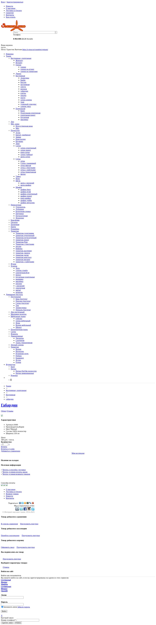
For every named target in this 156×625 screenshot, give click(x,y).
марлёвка (19, 281)
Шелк (18, 181)
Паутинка (20, 214)
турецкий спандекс (28, 104)
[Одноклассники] (25, 503)
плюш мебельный (23, 321)
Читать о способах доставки (14, 470)
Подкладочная (22, 216)
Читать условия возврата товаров (16, 474)
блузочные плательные (25, 277)
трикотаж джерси (23, 253)
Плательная (20, 109)
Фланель (14, 334)
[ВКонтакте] (20, 503)
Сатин (18, 146)
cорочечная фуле (22, 273)
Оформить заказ (7, 547)
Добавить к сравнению (10, 451)
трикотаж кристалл (23, 257)
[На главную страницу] (78, 25)
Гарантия (10, 13)
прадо (22, 98)
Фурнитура (10, 364)
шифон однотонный (28, 194)
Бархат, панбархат (23, 135)
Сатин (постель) (22, 303)
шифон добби (26, 200)
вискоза (23, 89)
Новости (9, 6)
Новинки (10, 54)
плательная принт (27, 115)
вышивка (19, 279)
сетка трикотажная (28, 172)
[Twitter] (22, 503)
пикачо (23, 95)
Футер (18, 360)
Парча (13, 227)
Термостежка (21, 308)
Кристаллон (21, 139)
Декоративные (17, 336)
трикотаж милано (23, 259)
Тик (17, 305)
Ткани (8, 56)
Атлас (18, 133)
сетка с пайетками (28, 170)
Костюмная (20, 76)
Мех (17, 128)
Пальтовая (15, 224)
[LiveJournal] (30, 503)
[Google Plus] (33, 503)
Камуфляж (15, 220)
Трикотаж (15, 231)
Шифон (19, 187)
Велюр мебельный (23, 325)
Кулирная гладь (22, 354)
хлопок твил (25, 106)
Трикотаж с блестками (25, 244)
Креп (22, 111)
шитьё (18, 290)
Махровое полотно (18, 314)
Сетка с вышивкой (28, 163)
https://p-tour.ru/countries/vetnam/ (35, 49)
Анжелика (24, 78)
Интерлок (20, 351)
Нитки (13, 369)
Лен (12, 122)
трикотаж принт (22, 240)
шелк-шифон (25, 185)
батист (18, 275)
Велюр (18, 349)
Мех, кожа (15, 124)
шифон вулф (25, 192)
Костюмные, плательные (21, 58)
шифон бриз (25, 189)
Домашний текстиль (14, 294)
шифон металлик (27, 203)
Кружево (19, 141)
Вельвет (19, 63)
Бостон (23, 82)
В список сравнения (9, 524)
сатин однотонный (28, 148)
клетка (23, 93)
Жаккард (19, 60)
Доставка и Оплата (14, 10)
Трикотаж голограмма (25, 233)
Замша (18, 137)
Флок (18, 323)
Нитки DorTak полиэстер (26, 371)
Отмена (6, 567)
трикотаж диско (22, 255)
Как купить (10, 17)
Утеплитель (20, 207)
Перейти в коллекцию (10, 535)
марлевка (24, 119)
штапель (19, 292)
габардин (24, 91)
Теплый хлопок (17, 345)
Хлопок (14, 266)
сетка (22, 161)
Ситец (13, 332)
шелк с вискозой (27, 183)
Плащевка (15, 229)
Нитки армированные (25, 373)
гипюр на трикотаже (29, 71)
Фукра (13, 264)
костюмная (24, 84)
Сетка (18, 159)
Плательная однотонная (30, 113)
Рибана (19, 356)
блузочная (24, 117)
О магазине (10, 8)
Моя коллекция (78, 453)
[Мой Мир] (27, 503)
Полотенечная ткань (19, 329)
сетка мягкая (25, 165)
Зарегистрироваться (15, 2)
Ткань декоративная (24, 343)
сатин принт (25, 150)
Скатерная (20, 340)
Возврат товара (12, 494)
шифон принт (26, 196)
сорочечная (20, 288)
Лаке (18, 144)
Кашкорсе (20, 358)
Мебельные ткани (18, 316)
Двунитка (20, 338)
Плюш (18, 362)
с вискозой (20, 286)
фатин (23, 174)
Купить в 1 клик (8, 449)
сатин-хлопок (26, 100)
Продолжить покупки (29, 524)
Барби (22, 80)
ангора (18, 246)
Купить (4, 447)
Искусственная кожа (24, 126)
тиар (22, 102)
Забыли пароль (23, 607)
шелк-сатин (25, 157)
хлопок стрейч (22, 270)
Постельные (16, 297)
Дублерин (20, 209)
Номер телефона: (8, 620)
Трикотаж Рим (22, 242)
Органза (14, 222)
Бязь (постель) (21, 299)
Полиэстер (15, 130)
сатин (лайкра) (26, 154)
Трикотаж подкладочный (26, 238)
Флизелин (20, 218)
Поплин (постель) (23, 301)
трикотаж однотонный (25, 235)
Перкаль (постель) (23, 310)
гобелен (19, 319)
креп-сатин (25, 152)
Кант (13, 367)
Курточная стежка (23, 211)
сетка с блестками (27, 168)
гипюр (23, 67)
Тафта (18, 176)
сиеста (23, 87)
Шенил (19, 327)
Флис (18, 179)
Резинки (14, 375)
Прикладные (16, 205)
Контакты (10, 15)
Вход (3, 2)
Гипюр (18, 65)
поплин (19, 284)
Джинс (18, 74)
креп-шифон (25, 198)
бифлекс (19, 249)
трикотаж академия (24, 251)
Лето (18, 268)
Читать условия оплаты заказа (14, 472)
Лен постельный (17, 312)
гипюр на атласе (27, 69)
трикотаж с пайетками (25, 262)
